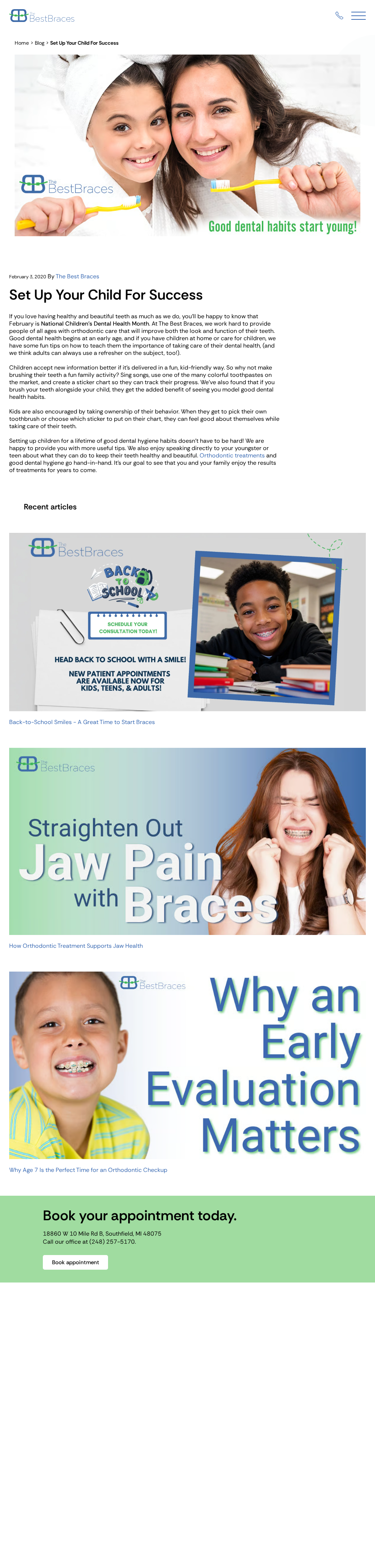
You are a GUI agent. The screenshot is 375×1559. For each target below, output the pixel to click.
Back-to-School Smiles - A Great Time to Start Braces (82, 722)
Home (22, 43)
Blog (39, 43)
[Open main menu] (358, 15)
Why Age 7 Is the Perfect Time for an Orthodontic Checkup (88, 1170)
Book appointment (75, 1262)
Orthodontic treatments (232, 455)
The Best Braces (77, 276)
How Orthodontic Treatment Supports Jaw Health (76, 946)
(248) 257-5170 (112, 1242)
